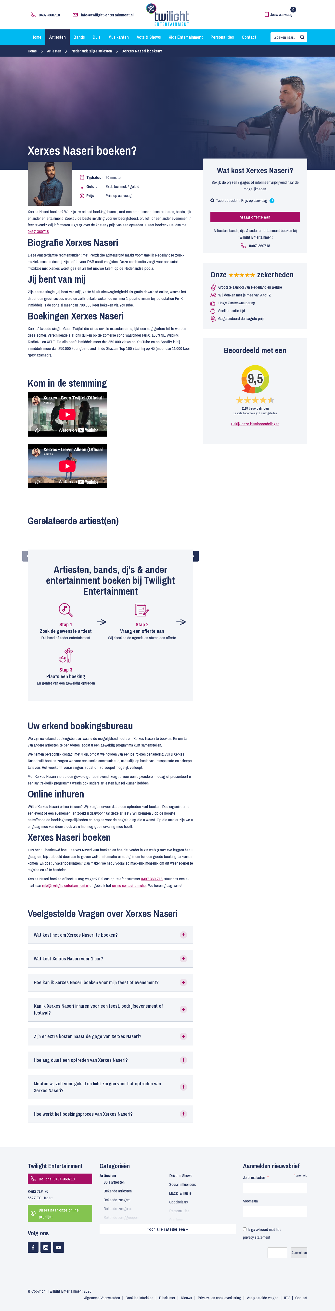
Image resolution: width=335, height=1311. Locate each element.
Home (36, 37)
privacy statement (256, 1237)
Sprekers (176, 1219)
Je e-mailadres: (256, 1177)
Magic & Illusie (180, 1193)
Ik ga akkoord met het (262, 1233)
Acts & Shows (149, 37)
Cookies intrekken (139, 1297)
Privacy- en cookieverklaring (219, 1297)
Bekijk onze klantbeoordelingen (255, 424)
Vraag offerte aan (255, 217)
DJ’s (97, 37)
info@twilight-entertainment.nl (107, 15)
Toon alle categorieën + (167, 1229)
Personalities (222, 37)
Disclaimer (167, 1297)
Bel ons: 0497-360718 (57, 1179)
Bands (79, 37)
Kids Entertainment (186, 37)
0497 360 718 (152, 879)
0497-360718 (49, 15)
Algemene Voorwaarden (102, 1297)
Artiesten (57, 37)
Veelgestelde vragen (262, 1297)
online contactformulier (129, 885)
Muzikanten (118, 37)
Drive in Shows (180, 1175)
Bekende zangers (117, 1199)
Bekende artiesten (118, 1191)
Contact (249, 37)
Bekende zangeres (118, 1208)
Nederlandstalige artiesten (91, 51)
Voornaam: (250, 1201)
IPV (287, 1297)
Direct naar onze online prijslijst (59, 1213)
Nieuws (186, 1297)
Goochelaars (178, 1202)
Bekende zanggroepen (121, 1217)
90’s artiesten (114, 1182)
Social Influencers (182, 1184)
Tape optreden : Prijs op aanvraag (244, 201)
